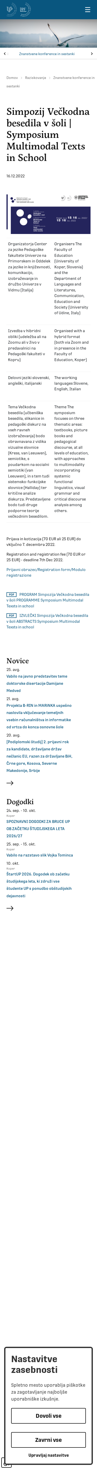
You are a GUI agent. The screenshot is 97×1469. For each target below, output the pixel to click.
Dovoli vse (49, 1416)
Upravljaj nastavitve (48, 1455)
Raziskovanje (35, 78)
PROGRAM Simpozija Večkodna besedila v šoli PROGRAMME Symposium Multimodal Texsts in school (47, 600)
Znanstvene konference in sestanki (47, 54)
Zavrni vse (48, 1440)
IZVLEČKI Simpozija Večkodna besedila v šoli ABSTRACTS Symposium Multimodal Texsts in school (47, 621)
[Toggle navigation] (87, 9)
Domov (12, 78)
